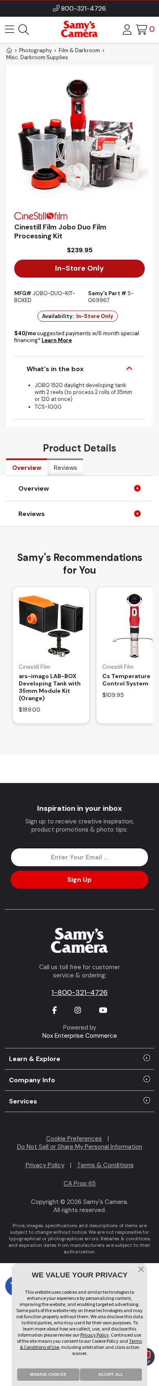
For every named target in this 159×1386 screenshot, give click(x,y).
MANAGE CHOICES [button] (48, 1375)
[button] (141, 1270)
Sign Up (79, 879)
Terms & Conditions (105, 1165)
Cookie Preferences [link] (74, 1139)
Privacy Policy (45, 1165)
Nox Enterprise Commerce (79, 1036)
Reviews (65, 468)
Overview (26, 468)
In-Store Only (79, 268)
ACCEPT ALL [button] (110, 1375)
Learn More (57, 340)
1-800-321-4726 (79, 992)
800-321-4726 (83, 8)
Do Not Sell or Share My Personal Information (79, 1147)
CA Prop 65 (80, 1183)
